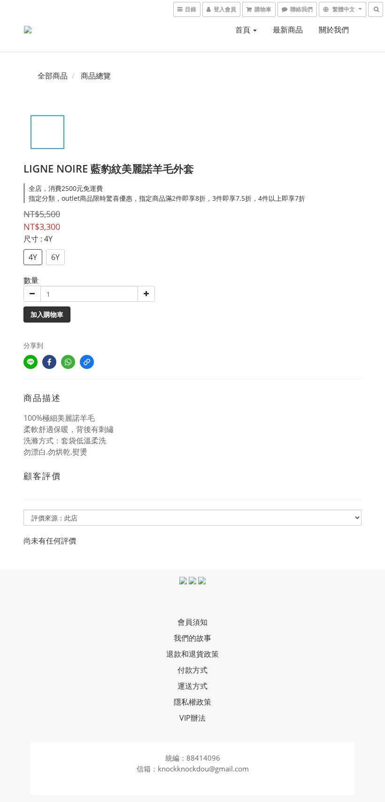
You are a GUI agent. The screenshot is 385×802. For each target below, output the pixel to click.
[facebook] (49, 362)
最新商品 (288, 29)
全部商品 (53, 76)
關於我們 (334, 29)
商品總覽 (96, 76)
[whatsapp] (68, 362)
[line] (30, 362)
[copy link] (87, 362)
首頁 (243, 29)
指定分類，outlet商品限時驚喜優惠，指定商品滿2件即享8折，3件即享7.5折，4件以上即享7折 (167, 198)
